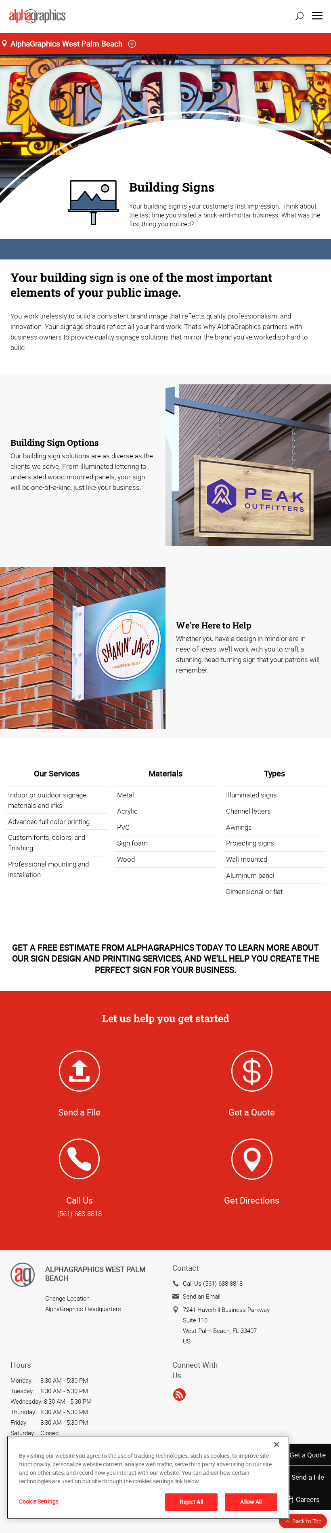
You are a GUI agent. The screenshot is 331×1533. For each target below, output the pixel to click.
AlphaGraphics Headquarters (83, 1309)
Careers (308, 1499)
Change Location (67, 1298)
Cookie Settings (39, 1501)
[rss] (179, 1395)
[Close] (276, 1444)
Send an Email (201, 1296)
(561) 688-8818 (79, 1213)
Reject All (191, 1502)
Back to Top (307, 1521)
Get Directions (251, 1200)
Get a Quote (307, 1454)
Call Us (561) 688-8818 (213, 1283)
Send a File (307, 1477)
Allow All (251, 1502)
